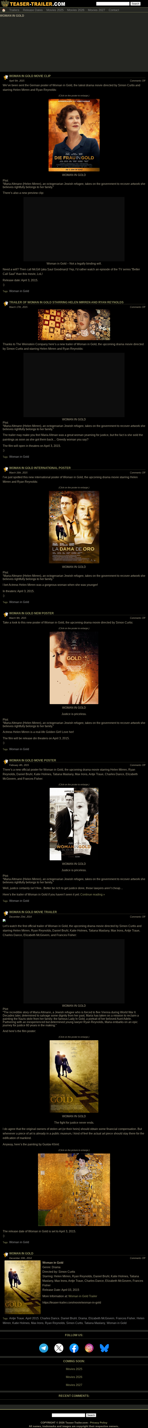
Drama (82, 1318)
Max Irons (37, 1323)
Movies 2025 (55, 10)
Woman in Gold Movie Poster (32, 760)
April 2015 (32, 1318)
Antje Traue (16, 1318)
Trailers (14, 10)
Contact (114, 10)
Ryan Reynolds (55, 1323)
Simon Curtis (74, 1323)
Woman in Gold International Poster (40, 467)
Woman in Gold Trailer (82, 1296)
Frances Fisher (125, 1318)
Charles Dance (49, 1318)
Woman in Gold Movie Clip (30, 76)
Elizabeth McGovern (101, 1318)
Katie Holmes (21, 1323)
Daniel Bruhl (69, 1318)
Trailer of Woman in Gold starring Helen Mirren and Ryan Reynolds (66, 302)
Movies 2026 (75, 10)
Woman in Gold (19, 291)
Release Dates (33, 10)
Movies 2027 (96, 10)
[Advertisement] (74, 44)
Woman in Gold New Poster (31, 613)
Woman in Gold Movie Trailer (33, 912)
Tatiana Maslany (94, 1323)
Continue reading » (92, 894)
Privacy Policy (98, 1422)
